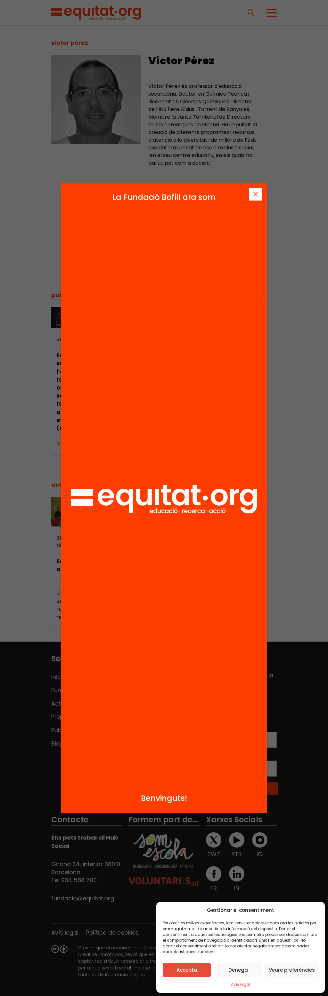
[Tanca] (255, 194)
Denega (238, 970)
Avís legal (240, 984)
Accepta (186, 970)
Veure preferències (292, 970)
